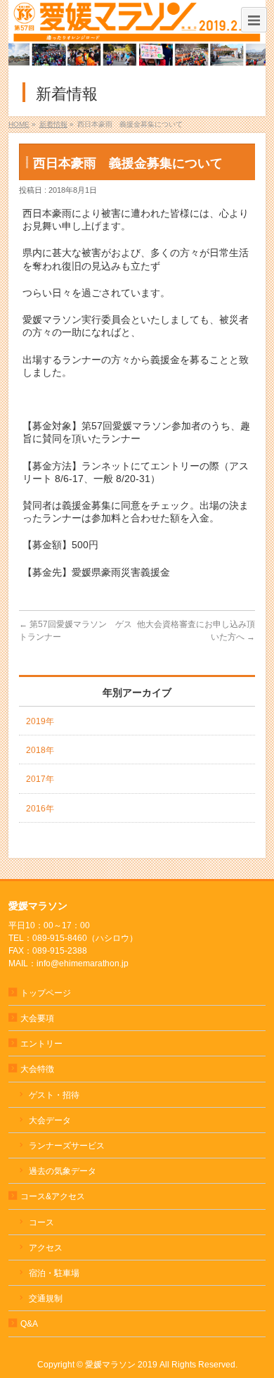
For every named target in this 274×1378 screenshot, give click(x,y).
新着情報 (53, 124)
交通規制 (46, 1298)
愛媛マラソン (110, 1365)
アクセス (46, 1248)
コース (41, 1222)
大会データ (50, 1120)
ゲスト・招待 (54, 1095)
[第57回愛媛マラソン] (137, 34)
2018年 (40, 750)
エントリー (41, 1044)
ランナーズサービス (67, 1146)
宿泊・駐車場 (54, 1273)
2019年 (40, 721)
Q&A (29, 1324)
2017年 (40, 779)
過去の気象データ (62, 1171)
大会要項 (37, 1018)
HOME (19, 124)
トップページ (45, 993)
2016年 (40, 809)
